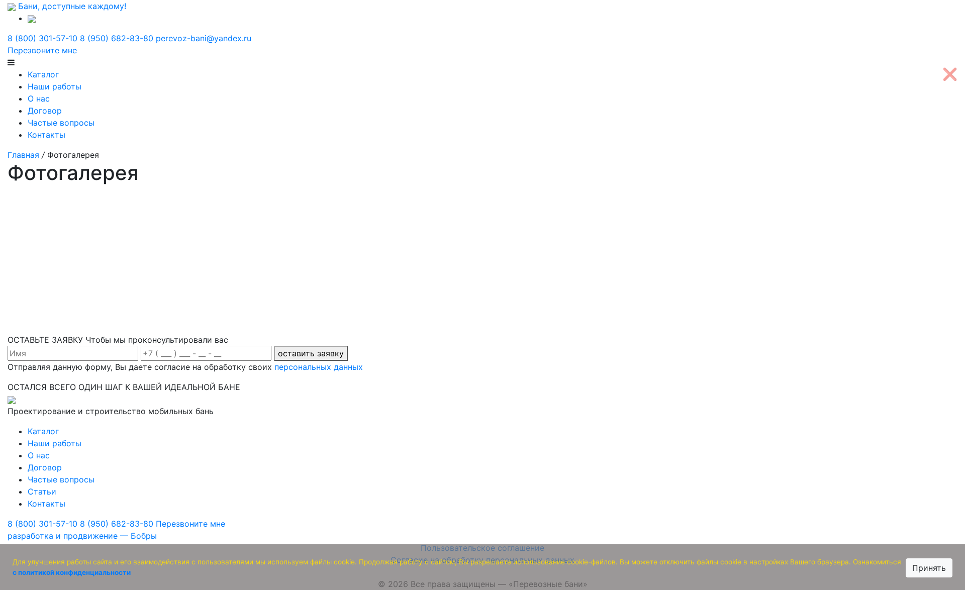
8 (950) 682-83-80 (116, 38)
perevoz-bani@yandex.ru (203, 38)
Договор (45, 111)
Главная (23, 155)
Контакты (46, 135)
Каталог (43, 74)
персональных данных (318, 367)
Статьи (42, 491)
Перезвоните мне (42, 50)
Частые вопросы (61, 123)
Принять (929, 568)
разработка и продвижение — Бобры (82, 536)
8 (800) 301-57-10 (42, 38)
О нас (39, 98)
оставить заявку (311, 353)
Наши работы (54, 86)
